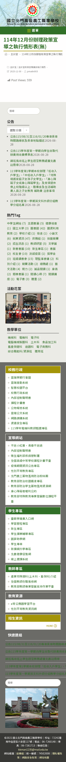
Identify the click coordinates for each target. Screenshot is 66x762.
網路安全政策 (29, 757)
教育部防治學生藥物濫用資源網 (31, 486)
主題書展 (36, 223)
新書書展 (21, 248)
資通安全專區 (19, 423)
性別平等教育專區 (22, 471)
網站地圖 (44, 757)
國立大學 (21, 228)
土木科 (35, 342)
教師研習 (38, 243)
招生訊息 (21, 243)
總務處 (46, 264)
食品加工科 (49, 342)
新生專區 (40, 248)
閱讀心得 (38, 274)
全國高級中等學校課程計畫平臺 (31, 460)
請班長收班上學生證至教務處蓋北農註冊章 (32, 659)
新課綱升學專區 (21, 549)
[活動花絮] (28, 308)
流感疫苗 (37, 253)
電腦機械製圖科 (18, 342)
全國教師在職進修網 (24, 581)
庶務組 (38, 238)
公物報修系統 (19, 408)
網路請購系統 (19, 418)
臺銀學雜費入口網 (22, 518)
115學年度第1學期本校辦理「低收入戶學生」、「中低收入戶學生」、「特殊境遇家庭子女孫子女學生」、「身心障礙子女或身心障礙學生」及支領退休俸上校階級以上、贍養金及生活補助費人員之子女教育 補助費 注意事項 (33, 181)
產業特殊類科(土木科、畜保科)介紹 (33, 576)
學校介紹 (27, 233)
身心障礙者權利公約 (24, 491)
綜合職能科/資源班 (20, 351)
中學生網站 (16, 223)
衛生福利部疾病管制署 (25, 456)
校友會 (20, 253)
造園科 (29, 346)
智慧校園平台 (19, 387)
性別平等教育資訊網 (24, 609)
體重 (36, 279)
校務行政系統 (19, 393)
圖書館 (37, 228)
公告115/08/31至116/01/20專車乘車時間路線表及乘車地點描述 (34, 138)
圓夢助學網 (18, 539)
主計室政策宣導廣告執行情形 (32, 67)
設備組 (20, 753)
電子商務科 (43, 346)
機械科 (12, 337)
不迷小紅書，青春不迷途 (26, 445)
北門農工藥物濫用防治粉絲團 (29, 476)
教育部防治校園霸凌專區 (26, 481)
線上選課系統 (19, 559)
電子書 (23, 279)
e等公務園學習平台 (23, 603)
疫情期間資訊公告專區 (25, 466)
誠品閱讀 (42, 269)
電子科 (35, 337)
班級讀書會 (23, 259)
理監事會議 (44, 259)
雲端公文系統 (19, 413)
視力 (27, 269)
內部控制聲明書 (21, 398)
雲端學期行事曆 (21, 377)
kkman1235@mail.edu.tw (33, 749)
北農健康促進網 (21, 554)
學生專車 (16, 544)
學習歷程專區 (19, 523)
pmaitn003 (32, 71)
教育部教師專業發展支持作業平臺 (32, 586)
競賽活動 (30, 264)
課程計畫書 (18, 403)
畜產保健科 (15, 346)
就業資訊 (21, 238)
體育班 (39, 351)
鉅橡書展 (21, 274)
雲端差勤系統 (19, 382)
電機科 (23, 337)
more (18, 626)
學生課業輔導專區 (22, 534)
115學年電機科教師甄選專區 (29, 428)
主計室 (13, 67)
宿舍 (42, 233)
